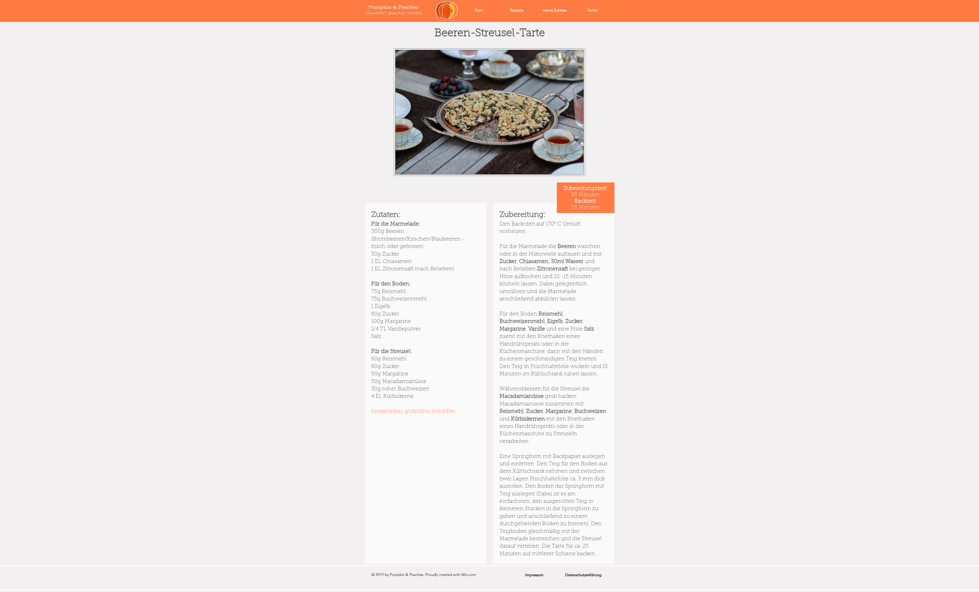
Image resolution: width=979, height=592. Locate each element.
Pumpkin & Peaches (393, 7)
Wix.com (468, 574)
